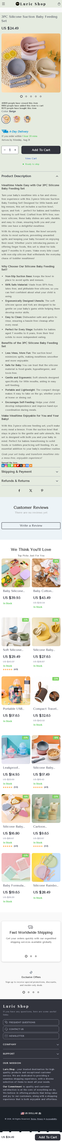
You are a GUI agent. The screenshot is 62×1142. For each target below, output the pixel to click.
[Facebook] (27, 465)
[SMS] (12, 465)
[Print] (15, 465)
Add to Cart (48, 1137)
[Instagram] (6, 465)
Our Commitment (12, 1086)
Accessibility (51, 1119)
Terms (33, 1119)
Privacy (40, 1119)
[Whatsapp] (9, 465)
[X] (21, 465)
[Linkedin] (3, 465)
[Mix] (24, 465)
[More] (31, 465)
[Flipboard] (18, 465)
